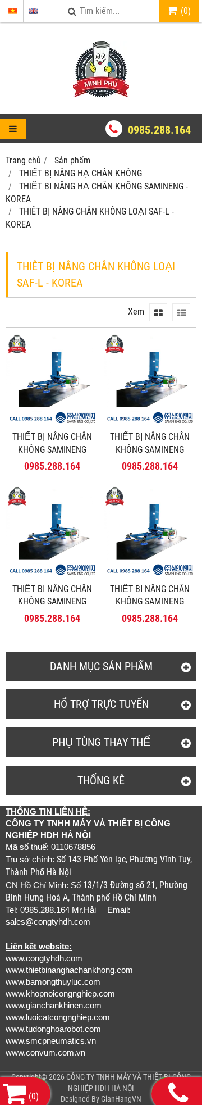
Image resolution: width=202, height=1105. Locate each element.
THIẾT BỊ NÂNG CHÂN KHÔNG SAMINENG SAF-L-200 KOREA (52, 602)
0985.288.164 (159, 130)
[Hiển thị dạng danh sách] (181, 312)
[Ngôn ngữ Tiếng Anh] (33, 11)
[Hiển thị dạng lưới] (158, 312)
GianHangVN (121, 1098)
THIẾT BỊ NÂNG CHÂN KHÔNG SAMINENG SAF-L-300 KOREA (150, 449)
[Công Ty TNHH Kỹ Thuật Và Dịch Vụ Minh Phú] (101, 94)
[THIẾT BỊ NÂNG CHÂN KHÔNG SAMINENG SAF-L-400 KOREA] (52, 422)
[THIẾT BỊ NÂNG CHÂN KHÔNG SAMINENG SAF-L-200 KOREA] (52, 574)
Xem (136, 311)
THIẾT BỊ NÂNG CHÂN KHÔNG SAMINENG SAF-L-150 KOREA (150, 602)
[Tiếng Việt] (12, 11)
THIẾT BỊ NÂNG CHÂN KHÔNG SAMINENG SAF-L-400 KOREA (52, 449)
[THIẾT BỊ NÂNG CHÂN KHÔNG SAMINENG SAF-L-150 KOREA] (150, 574)
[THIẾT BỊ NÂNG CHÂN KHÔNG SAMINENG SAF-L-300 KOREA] (150, 422)
